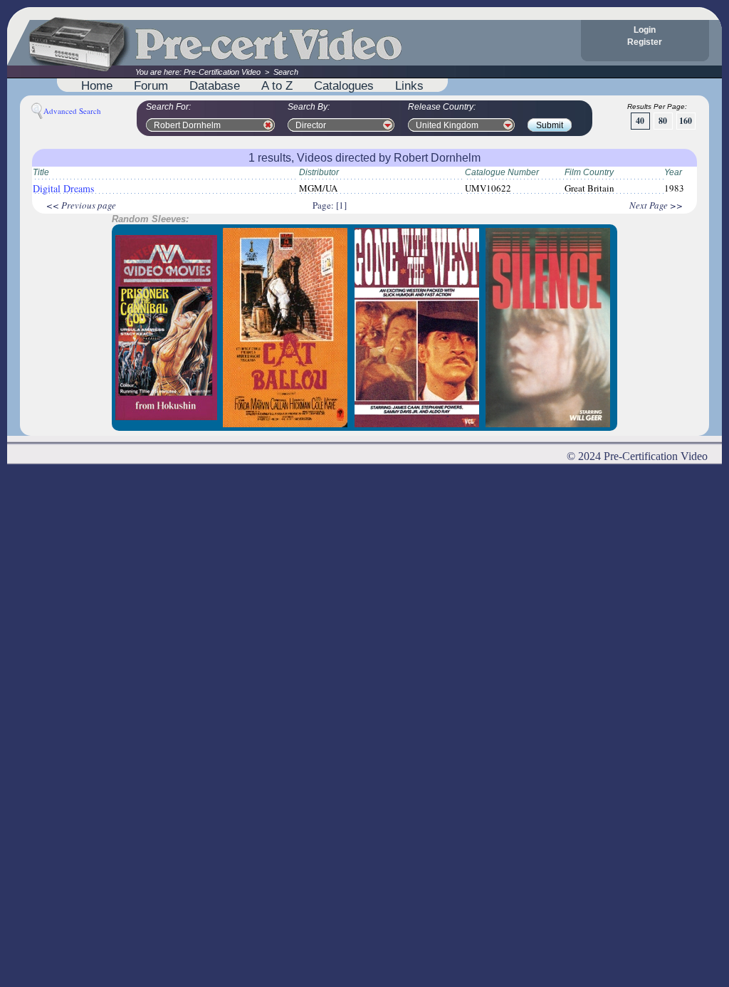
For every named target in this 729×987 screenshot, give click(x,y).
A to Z (277, 85)
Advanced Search (72, 110)
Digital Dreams (63, 188)
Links (409, 85)
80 (663, 121)
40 (640, 121)
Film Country (589, 172)
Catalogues (344, 85)
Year (673, 172)
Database (214, 85)
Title (41, 172)
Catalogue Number (502, 172)
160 (685, 121)
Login (645, 30)
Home (96, 85)
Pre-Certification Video (222, 72)
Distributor (319, 172)
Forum (151, 85)
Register (644, 42)
